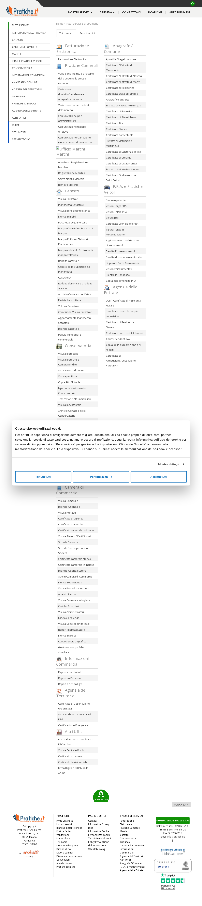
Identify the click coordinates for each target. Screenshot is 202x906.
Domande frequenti (67, 845)
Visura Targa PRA (116, 206)
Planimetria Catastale (71, 205)
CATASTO (17, 40)
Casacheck (64, 277)
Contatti (92, 820)
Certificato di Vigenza (70, 518)
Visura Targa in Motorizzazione (115, 232)
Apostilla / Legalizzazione (121, 59)
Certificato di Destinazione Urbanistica (74, 706)
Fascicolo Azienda (68, 618)
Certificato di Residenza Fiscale (120, 324)
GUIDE (16, 125)
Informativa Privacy (98, 824)
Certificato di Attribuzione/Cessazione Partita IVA (121, 360)
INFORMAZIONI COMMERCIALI (29, 75)
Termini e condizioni (99, 838)
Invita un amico (64, 820)
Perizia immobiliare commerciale (69, 337)
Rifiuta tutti (43, 476)
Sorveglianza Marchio (71, 179)
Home (60, 23)
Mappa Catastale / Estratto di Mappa (75, 231)
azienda (106, 12)
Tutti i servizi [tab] (66, 33)
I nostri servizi (64, 824)
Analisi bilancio (67, 594)
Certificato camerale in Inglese (76, 564)
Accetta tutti (158, 476)
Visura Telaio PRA (116, 212)
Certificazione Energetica (73, 725)
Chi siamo (61, 842)
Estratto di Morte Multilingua (122, 169)
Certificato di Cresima (118, 157)
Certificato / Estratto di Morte (123, 82)
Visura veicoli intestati (119, 269)
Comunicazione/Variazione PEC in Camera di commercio (75, 140)
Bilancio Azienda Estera (72, 570)
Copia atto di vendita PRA (121, 280)
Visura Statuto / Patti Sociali (74, 536)
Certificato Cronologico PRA (122, 223)
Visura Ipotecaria (68, 353)
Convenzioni (63, 859)
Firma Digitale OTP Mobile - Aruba (74, 770)
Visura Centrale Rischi (71, 750)
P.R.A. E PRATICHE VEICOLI (27, 61)
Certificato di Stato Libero (121, 117)
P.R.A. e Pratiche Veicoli (133, 866)
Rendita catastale (68, 261)
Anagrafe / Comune (131, 863)
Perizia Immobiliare (69, 300)
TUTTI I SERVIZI (20, 25)
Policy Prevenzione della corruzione (98, 843)
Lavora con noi (64, 852)
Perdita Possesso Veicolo (121, 251)
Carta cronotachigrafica (72, 641)
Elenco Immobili (67, 216)
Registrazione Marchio (71, 173)
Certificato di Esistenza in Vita (123, 151)
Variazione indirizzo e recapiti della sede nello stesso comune (76, 78)
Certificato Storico (116, 129)
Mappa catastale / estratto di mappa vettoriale (75, 252)
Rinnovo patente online (69, 827)
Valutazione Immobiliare (63, 836)
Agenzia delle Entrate (131, 870)
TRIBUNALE (18, 96)
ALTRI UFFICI (19, 117)
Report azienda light (70, 684)
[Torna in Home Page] (22, 7)
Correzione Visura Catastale (75, 312)
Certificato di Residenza (120, 87)
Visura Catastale (68, 199)
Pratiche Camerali (130, 827)
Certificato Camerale (70, 524)
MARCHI (16, 54)
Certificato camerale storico (74, 559)
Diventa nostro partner (69, 856)
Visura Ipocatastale (69, 405)
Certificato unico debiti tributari (124, 333)
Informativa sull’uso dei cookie (158, 439)
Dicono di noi (63, 849)
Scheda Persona (68, 542)
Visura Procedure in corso (73, 588)
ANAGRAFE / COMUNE (24, 82)
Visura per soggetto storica (74, 210)
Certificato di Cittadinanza (121, 163)
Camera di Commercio (132, 845)
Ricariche (155, 12)
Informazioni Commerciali (127, 850)
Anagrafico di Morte (117, 99)
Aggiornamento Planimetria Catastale (74, 320)
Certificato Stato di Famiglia (122, 93)
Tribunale (125, 842)
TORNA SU (180, 804)
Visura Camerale (68, 501)
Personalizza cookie (99, 835)
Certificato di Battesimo (120, 111)
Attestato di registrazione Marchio (73, 164)
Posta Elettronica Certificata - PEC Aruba (75, 742)
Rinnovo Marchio (68, 184)
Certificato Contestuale (119, 135)
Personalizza (99, 476)
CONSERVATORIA (22, 68)
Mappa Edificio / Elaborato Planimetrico (74, 241)
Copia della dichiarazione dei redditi (123, 347)
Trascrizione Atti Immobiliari (74, 399)
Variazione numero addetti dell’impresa (74, 107)
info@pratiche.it (176, 836)
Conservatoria (128, 838)
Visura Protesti (67, 512)
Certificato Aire (114, 123)
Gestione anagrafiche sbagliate (71, 650)
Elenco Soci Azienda (70, 582)
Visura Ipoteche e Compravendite (68, 362)
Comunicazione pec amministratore (70, 118)
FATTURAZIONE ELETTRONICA (29, 32)
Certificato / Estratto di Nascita (124, 76)
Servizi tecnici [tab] (87, 33)
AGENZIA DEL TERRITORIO (27, 89)
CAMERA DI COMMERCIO (26, 47)
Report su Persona (69, 678)
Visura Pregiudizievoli (71, 370)
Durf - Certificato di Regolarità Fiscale (123, 303)
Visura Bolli (112, 218)
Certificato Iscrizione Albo (73, 762)
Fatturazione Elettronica (72, 59)
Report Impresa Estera (71, 629)
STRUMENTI (19, 132)
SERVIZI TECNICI (21, 139)
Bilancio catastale (68, 328)
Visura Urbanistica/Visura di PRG (75, 717)
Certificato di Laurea (70, 756)
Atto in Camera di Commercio (75, 576)
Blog (90, 827)
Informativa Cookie (98, 831)
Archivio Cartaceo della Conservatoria (72, 413)
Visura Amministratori (71, 612)
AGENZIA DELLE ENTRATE (26, 110)
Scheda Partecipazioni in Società (73, 550)
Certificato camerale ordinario (76, 530)
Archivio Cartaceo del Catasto (75, 294)
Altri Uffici (125, 859)
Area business (179, 12)
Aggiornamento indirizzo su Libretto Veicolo (122, 243)
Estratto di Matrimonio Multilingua (119, 143)
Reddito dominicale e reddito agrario (75, 286)
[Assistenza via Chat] (192, 3)
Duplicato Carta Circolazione (123, 263)
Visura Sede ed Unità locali (74, 624)
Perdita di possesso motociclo (124, 257)
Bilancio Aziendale (69, 506)
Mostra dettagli (168, 464)
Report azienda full (69, 672)
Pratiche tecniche (65, 866)
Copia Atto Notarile (69, 382)
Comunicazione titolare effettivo (72, 129)
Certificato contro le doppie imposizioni (122, 314)
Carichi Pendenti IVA (118, 339)
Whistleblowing (96, 849)
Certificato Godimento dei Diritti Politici (121, 177)
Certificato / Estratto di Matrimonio (119, 67)
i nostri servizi (78, 12)
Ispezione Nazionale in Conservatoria (72, 390)
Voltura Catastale (68, 306)
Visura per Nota (67, 376)
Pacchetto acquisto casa (72, 222)
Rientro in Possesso (118, 275)
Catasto (124, 835)
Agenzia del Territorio (132, 856)
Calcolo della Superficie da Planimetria (74, 269)
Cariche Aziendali (68, 606)
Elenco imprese (67, 635)
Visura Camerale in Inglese (74, 600)
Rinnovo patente (116, 200)
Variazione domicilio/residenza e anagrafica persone (71, 94)
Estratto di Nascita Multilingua (123, 105)
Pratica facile (63, 831)
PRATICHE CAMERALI (24, 103)
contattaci (131, 12)
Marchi (123, 831)
